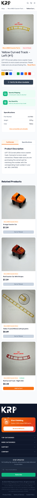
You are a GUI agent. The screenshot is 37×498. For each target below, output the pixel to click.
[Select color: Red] (29, 73)
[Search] (28, 3)
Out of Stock (18, 232)
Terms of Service (19, 495)
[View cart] (31, 3)
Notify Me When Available (19, 82)
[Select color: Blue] (10, 73)
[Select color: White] (33, 73)
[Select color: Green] (18, 73)
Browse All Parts (18, 428)
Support (5, 447)
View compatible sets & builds (18, 129)
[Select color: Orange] (25, 73)
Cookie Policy (30, 495)
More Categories (8, 442)
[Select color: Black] (6, 73)
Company (5, 452)
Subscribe (18, 475)
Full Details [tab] (10, 142)
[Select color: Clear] (14, 73)
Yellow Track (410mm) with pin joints (15, 329)
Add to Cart (18, 388)
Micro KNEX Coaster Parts (15, 8)
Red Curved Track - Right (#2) (13, 381)
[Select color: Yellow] (3, 73)
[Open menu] (34, 3)
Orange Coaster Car (10, 224)
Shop (3, 8)
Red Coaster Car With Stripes (13, 276)
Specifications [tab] (27, 142)
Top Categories (8, 437)
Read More (31, 65)
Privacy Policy (7, 495)
